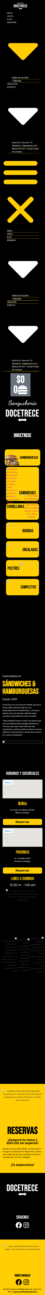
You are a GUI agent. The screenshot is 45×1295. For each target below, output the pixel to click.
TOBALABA (16, 81)
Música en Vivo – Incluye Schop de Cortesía (25, 150)
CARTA (10, 16)
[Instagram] (26, 1225)
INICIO (10, 13)
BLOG (9, 19)
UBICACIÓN (12, 84)
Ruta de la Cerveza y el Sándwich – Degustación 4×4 (24, 144)
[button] (20, 191)
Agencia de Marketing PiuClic (25, 1292)
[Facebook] (19, 1225)
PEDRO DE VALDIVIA (20, 78)
